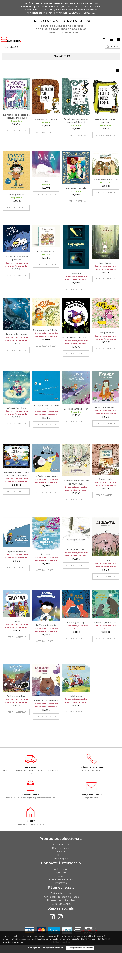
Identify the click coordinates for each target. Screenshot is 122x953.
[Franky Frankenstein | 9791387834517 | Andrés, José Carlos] (105, 387)
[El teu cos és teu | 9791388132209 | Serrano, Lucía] (46, 236)
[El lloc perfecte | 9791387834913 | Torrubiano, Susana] (105, 313)
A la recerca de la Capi (106, 179)
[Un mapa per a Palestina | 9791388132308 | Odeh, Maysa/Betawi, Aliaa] (46, 312)
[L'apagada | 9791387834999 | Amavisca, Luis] (76, 247)
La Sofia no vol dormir (46, 476)
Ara (46, 181)
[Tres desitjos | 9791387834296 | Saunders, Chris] (105, 242)
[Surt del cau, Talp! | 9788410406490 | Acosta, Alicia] (16, 678)
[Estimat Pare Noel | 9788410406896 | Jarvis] (16, 387)
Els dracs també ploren (76, 409)
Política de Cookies (61, 903)
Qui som (61, 872)
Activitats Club (61, 844)
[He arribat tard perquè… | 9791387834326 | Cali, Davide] (46, 96)
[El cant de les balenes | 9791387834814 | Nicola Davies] (16, 314)
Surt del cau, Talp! (16, 696)
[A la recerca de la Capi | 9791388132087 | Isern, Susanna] (105, 163)
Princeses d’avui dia (75, 188)
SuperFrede (105, 479)
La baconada (105, 560)
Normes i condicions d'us (61, 900)
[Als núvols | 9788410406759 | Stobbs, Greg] (46, 533)
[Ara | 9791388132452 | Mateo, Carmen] (46, 164)
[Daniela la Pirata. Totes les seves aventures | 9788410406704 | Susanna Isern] (16, 456)
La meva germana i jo (105, 622)
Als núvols (46, 554)
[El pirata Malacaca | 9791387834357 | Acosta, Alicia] (16, 532)
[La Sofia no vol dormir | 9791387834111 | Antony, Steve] (46, 458)
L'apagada (75, 273)
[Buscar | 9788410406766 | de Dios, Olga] (16, 603)
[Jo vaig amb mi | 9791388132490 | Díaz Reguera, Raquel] (16, 170)
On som (61, 876)
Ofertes (61, 855)
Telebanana (76, 696)
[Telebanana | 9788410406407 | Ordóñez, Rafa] (76, 678)
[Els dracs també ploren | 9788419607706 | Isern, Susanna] (76, 387)
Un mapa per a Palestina (46, 330)
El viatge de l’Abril (75, 549)
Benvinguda (61, 858)
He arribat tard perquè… (46, 119)
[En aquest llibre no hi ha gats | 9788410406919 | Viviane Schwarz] (46, 386)
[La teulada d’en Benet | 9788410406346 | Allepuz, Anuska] (46, 680)
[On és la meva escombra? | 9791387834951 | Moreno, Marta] (76, 315)
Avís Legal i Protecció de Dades (61, 896)
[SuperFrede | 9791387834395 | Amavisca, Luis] (105, 459)
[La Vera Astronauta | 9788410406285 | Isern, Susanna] (46, 605)
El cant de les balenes (16, 334)
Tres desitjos (106, 263)
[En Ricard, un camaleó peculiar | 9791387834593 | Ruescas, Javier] (16, 238)
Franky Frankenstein (105, 407)
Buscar (16, 621)
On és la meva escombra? (76, 337)
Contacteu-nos (61, 869)
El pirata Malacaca (16, 551)
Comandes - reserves (61, 879)
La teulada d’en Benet (46, 700)
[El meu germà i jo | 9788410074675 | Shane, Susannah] (76, 604)
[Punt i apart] (11, 40)
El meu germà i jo (76, 622)
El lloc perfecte (105, 332)
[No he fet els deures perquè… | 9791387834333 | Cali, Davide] (105, 96)
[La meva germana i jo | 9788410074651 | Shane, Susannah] (105, 604)
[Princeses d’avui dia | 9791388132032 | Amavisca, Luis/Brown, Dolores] (76, 167)
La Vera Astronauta (46, 625)
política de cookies (13, 942)
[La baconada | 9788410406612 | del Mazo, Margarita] (105, 536)
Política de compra (61, 893)
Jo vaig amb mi (16, 194)
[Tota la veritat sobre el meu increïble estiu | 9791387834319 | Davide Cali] (76, 96)
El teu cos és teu (46, 251)
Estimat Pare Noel (16, 408)
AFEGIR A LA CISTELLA (16, 131)
